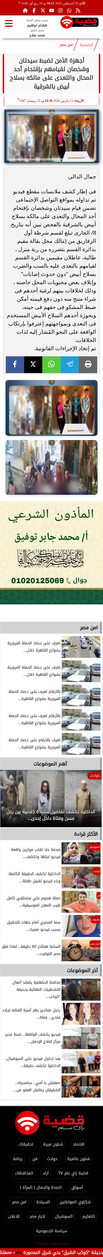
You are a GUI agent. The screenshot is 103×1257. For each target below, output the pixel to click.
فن (34, 1159)
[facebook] (15, 364)
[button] (11, 801)
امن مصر (66, 45)
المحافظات (24, 1173)
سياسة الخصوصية (51, 1231)
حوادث (52, 1159)
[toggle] (8, 23)
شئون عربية (53, 1144)
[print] (88, 364)
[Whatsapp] (69, 10)
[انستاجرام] (60, 10)
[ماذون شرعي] (51, 552)
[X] (33, 364)
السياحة (43, 1202)
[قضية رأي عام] (79, 23)
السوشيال (64, 1216)
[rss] (78, 10)
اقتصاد (78, 1144)
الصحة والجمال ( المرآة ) (41, 1187)
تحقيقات (26, 1144)
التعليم (88, 1216)
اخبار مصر (37, 1216)
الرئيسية (86, 45)
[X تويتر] (42, 10)
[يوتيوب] (51, 10)
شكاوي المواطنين (75, 1202)
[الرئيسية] (25, 10)
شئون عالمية (78, 1159)
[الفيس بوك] (34, 10)
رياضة (18, 1159)
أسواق (77, 1187)
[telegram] (70, 364)
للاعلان (14, 1216)
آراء (46, 1173)
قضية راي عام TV (73, 1173)
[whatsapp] (51, 364)
